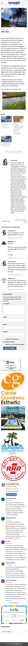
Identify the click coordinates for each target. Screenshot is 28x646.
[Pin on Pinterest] (18, 152)
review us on (10, 494)
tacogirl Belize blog (12, 484)
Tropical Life (4, 29)
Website (5, 332)
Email (5, 324)
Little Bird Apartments (4, 123)
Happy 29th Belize (6, 142)
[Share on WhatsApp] (7, 152)
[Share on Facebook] (9, 152)
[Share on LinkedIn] (21, 152)
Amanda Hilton (10, 563)
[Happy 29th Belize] (6, 139)
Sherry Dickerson (11, 518)
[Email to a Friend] (15, 152)
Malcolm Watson (11, 580)
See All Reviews (14, 603)
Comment (6, 303)
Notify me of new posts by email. (15, 344)
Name (5, 317)
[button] (2, 3)
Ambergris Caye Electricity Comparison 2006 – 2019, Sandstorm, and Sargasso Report (18, 126)
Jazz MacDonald (11, 498)
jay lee (8, 541)
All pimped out (5, 221)
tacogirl (10, 231)
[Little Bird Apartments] (6, 119)
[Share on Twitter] (12, 152)
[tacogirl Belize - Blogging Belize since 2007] (14, 3)
